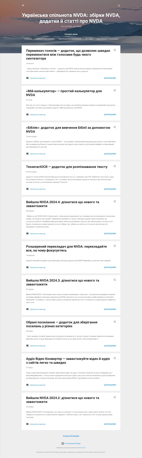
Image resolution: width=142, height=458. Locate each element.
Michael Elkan (82, 447)
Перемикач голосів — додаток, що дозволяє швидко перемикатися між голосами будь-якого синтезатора (68, 54)
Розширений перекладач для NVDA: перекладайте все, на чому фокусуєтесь (66, 248)
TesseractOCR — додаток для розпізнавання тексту (66, 167)
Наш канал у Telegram (107, 39)
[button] (114, 50)
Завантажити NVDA (45, 39)
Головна (28, 39)
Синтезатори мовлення (69, 39)
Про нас (89, 39)
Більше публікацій (71, 436)
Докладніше (110, 78)
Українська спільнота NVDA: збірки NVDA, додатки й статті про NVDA (71, 18)
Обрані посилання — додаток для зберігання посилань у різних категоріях (61, 324)
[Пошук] (119, 6)
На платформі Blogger (72, 443)
